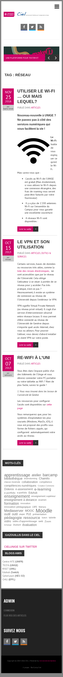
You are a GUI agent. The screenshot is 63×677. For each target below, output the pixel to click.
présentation (40, 514)
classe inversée (12, 482)
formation (11, 503)
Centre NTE (8, 561)
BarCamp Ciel (36, 667)
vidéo (7, 521)
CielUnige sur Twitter (20, 546)
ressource (31, 517)
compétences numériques (20, 485)
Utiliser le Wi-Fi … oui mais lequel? (36, 96)
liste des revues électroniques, (33, 271)
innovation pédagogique (17, 507)
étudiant (17, 525)
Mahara (42, 507)
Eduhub (33, 492)
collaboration (30, 481)
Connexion (9, 610)
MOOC (29, 510)
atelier (36, 475)
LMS (34, 507)
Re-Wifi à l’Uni (33, 357)
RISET (5, 568)
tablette (52, 517)
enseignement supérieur (43, 496)
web (40, 521)
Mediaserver (13, 510)
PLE (28, 514)
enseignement (17, 496)
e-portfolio (9, 492)
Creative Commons (46, 486)
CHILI (5, 579)
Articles (35, 107)
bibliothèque (13, 478)
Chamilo (44, 478)
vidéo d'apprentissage (25, 521)
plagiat (22, 514)
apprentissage (17, 475)
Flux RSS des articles (15, 615)
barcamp (50, 475)
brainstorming (30, 478)
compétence (45, 482)
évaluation (29, 525)
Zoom (48, 521)
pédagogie (13, 517)
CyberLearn (8, 575)
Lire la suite (25, 229)
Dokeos (9, 489)
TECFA (5, 565)
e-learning (42, 489)
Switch (44, 518)
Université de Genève (47, 661)
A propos (26, 667)
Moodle (44, 510)
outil (7, 514)
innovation (25, 503)
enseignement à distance (20, 500)
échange (8, 525)
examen (42, 500)
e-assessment (24, 489)
